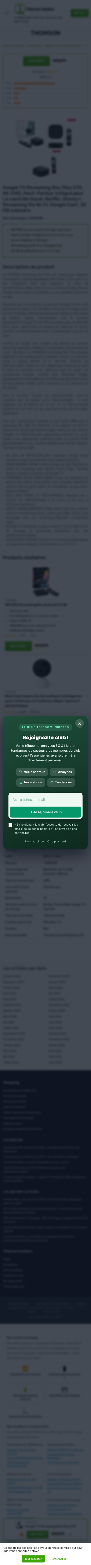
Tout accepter (33, 1558)
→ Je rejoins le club (45, 812)
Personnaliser (59, 1558)
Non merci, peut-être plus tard (45, 841)
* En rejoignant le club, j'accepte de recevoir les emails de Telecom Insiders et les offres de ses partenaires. (46, 828)
